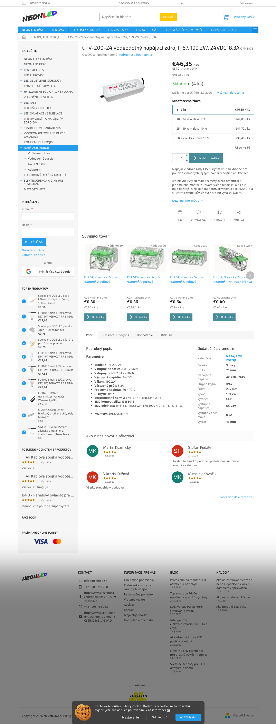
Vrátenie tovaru (134, 599)
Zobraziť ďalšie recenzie (236, 497)
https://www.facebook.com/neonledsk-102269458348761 (100, 597)
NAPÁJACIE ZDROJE (37, 148)
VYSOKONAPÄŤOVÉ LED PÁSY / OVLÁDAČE (44, 135)
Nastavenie (130, 717)
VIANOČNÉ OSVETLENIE (40, 97)
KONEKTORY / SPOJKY (39, 142)
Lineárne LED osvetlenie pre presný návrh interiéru (188, 652)
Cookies (129, 604)
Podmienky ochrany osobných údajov (137, 587)
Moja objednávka (135, 615)
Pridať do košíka (209, 158)
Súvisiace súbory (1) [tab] (115, 335)
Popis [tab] (90, 335)
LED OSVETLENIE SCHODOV (42, 80)
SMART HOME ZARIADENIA (42, 128)
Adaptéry (34, 169)
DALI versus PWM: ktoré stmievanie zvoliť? (186, 608)
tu (168, 710)
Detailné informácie (185, 200)
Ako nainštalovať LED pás (233, 597)
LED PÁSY (30, 102)
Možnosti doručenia (230, 92)
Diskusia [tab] (166, 335)
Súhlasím (190, 717)
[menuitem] (33, 30)
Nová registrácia (33, 250)
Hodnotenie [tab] (145, 335)
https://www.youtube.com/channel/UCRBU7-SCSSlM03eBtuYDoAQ (99, 617)
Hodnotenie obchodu (138, 620)
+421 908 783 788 (96, 587)
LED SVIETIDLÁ (34, 70)
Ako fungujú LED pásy (231, 607)
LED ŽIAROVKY (34, 75)
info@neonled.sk (95, 581)
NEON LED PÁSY (35, 64)
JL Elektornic (138, 685)
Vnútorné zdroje (39, 153)
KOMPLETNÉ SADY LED (39, 86)
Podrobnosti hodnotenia (135, 55)
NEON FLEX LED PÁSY (38, 59)
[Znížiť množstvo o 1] (187, 160)
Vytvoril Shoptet (243, 715)
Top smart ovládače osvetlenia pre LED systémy (188, 595)
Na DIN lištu (36, 164)
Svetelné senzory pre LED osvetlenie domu (187, 666)
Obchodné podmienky (133, 3)
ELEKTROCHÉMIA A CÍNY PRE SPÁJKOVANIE (43, 182)
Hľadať (168, 16)
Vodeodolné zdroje (41, 158)
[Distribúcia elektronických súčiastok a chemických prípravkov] (138, 696)
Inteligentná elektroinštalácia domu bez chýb (188, 624)
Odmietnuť (159, 717)
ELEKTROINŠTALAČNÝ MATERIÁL (46, 175)
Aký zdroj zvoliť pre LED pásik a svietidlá (186, 639)
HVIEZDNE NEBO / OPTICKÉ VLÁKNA (48, 91)
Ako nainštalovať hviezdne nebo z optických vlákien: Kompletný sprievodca (234, 584)
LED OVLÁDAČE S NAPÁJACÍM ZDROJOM (43, 120)
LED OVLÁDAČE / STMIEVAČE (43, 113)
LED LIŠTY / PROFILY (37, 108)
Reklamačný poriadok (138, 594)
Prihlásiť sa (34, 242)
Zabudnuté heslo (33, 255)
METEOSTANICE (34, 189)
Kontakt (129, 610)
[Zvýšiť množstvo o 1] (187, 155)
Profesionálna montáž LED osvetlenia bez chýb (188, 582)
